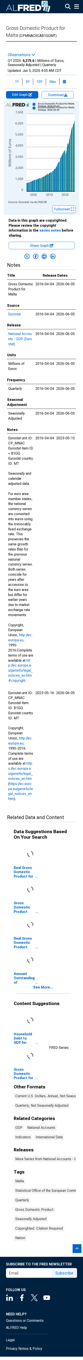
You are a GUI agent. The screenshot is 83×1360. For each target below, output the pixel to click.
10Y (39, 82)
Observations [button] (19, 55)
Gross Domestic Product (34, 1210)
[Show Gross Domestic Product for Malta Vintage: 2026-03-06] (58, 105)
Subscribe (64, 1273)
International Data (49, 1137)
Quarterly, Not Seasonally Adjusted (41, 1105)
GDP (18, 1128)
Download (56, 95)
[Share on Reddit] (44, 256)
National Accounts (41, 1128)
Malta (19, 1181)
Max (52, 82)
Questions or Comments (25, 1320)
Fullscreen (62, 209)
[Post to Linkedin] (53, 256)
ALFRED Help (16, 1328)
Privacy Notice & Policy (24, 1349)
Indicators (23, 1137)
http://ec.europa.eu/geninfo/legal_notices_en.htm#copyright (20, 670)
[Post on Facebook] (35, 256)
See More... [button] (43, 987)
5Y (28, 82)
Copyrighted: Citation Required (39, 1228)
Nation (20, 1238)
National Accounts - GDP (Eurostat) (20, 339)
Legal (10, 1340)
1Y (17, 82)
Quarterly (22, 1200)
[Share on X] (27, 256)
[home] (28, 6)
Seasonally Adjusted (30, 1219)
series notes (50, 230)
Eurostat (14, 314)
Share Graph (40, 246)
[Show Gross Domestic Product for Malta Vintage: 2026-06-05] (58, 108)
